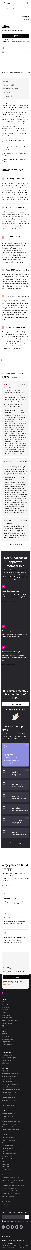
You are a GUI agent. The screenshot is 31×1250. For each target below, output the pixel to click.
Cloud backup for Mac (8, 1105)
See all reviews (17, 545)
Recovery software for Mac (10, 1084)
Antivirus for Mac (7, 1079)
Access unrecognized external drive (13, 1185)
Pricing (4, 1012)
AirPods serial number (8, 1148)
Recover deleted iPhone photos (11, 1183)
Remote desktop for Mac (9, 1103)
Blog (3, 1047)
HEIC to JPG (5, 1161)
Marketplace (8, 8)
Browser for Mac (7, 1081)
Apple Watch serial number (10, 1151)
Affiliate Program (7, 1044)
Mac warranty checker (8, 1156)
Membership (5, 1007)
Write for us (5, 1063)
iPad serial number (7, 1145)
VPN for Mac (5, 1071)
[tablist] (15, 73)
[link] (3, 1227)
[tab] (5, 73)
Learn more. (25, 41)
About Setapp (6, 1015)
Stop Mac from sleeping (9, 1196)
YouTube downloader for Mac (10, 1073)
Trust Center (5, 1036)
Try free (15, 35)
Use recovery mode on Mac (10, 1191)
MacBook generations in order (11, 1121)
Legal (3, 1025)
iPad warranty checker (9, 1159)
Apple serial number (8, 1137)
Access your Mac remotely (10, 1188)
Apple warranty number (9, 1153)
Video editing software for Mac (11, 1089)
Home (3, 8)
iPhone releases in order (9, 1124)
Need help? (4, 1240)
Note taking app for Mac (9, 1092)
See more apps (17, 843)
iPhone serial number (8, 1140)
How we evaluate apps (9, 1057)
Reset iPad (5, 1207)
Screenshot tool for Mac (9, 1100)
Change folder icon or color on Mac (12, 1180)
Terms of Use (12, 1240)
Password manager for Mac (10, 1087)
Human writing (6, 1060)
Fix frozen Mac (6, 1201)
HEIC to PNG (5, 1164)
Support (4, 1033)
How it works (6, 1009)
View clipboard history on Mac (11, 1177)
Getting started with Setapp (10, 1020)
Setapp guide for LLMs (8, 1113)
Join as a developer (7, 1039)
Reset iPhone (6, 1204)
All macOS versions (7, 1116)
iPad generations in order (9, 1127)
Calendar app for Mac (8, 1097)
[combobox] (7, 1237)
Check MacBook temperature (11, 1199)
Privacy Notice (10, 1223)
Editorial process (7, 1055)
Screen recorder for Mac (9, 1076)
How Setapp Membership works (15, 709)
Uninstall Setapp (7, 1023)
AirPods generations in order (10, 1129)
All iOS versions (6, 1119)
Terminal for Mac (7, 1095)
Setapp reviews (6, 1041)
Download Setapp (7, 1017)
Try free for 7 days (15, 704)
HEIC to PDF (5, 1167)
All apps (14, 8)
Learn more (6, 885)
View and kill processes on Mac (11, 1193)
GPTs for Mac (6, 1169)
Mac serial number (7, 1143)
